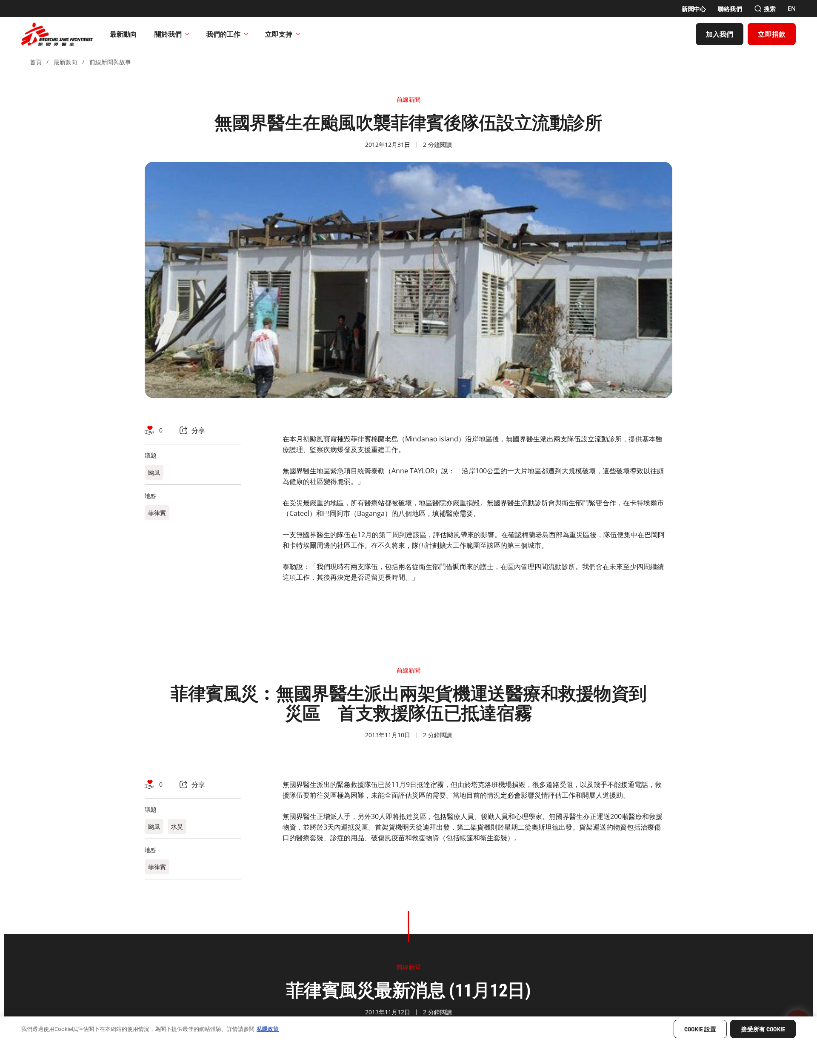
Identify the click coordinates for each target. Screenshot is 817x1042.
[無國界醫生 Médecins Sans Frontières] (57, 34)
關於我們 (168, 34)
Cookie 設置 (700, 1029)
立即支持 (278, 34)
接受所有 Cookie (763, 1029)
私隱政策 (268, 1029)
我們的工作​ (223, 34)
